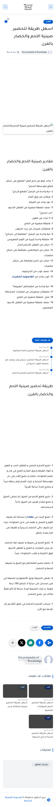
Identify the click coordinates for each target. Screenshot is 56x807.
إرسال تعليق (41, 765)
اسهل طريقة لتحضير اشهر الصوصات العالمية (42, 707)
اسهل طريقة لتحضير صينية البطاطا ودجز (16, 705)
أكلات (48, 22)
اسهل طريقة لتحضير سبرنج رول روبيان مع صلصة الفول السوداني (27, 362)
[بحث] (5, 7)
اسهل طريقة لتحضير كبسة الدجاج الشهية (42, 735)
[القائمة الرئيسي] (51, 7)
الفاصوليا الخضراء (23, 277)
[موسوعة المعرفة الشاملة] (28, 7)
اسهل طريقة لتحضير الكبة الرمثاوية (31, 351)
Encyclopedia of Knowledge (34, 52)
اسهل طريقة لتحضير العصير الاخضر (30, 373)
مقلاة (30, 517)
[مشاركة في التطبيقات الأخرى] (12, 642)
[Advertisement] (28, 94)
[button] (39, 642)
